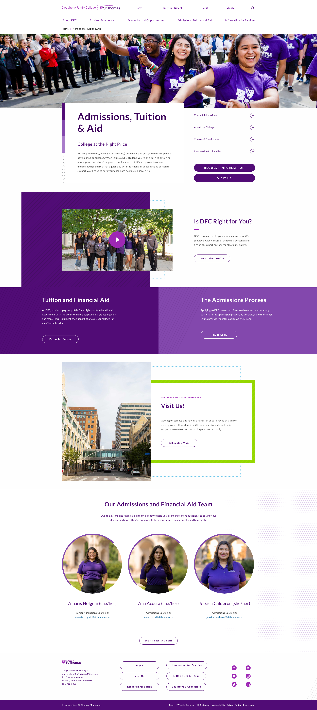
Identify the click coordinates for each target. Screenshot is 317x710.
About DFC (70, 20)
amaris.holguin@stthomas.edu (92, 617)
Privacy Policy (234, 705)
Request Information (224, 167)
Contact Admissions (205, 115)
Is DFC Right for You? (186, 675)
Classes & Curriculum (206, 139)
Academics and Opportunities (145, 20)
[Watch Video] (117, 239)
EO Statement (203, 705)
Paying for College (60, 339)
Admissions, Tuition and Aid (194, 20)
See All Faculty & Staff (158, 640)
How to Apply (219, 334)
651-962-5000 (69, 684)
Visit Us (224, 178)
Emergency (248, 705)
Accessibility (218, 705)
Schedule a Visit (179, 442)
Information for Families (240, 20)
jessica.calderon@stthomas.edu (225, 617)
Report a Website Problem (182, 705)
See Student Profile (212, 258)
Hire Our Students (172, 7)
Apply (230, 7)
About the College (204, 127)
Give (139, 7)
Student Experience (102, 20)
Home (65, 28)
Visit (205, 7)
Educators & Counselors (186, 686)
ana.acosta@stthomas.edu (158, 617)
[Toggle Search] (252, 8)
